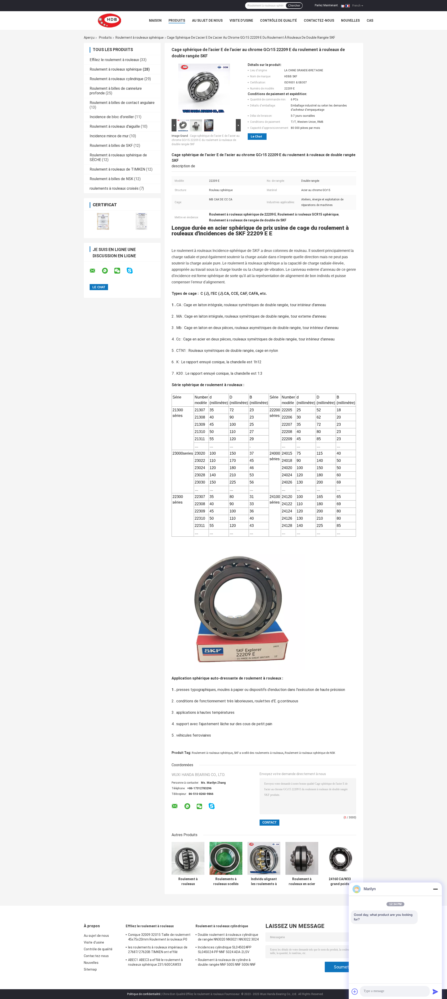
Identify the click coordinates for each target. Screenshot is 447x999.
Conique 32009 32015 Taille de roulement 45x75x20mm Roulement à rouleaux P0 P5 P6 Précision (159, 938)
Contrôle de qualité (278, 20)
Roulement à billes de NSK (111, 179)
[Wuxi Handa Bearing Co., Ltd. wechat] (120, 270)
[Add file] (355, 991)
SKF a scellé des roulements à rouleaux (258, 753)
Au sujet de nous (207, 20)
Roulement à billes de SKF (111, 145)
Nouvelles (350, 20)
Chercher (294, 5)
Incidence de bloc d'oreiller (112, 117)
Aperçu (89, 37)
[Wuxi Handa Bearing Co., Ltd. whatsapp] (108, 270)
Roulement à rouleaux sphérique (139, 37)
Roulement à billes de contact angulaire (122, 102)
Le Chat (256, 136)
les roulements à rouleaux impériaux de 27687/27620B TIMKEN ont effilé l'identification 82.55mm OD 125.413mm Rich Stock (158, 950)
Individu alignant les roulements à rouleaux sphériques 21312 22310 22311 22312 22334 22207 (264, 881)
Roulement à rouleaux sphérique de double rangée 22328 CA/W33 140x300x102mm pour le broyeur (188, 881)
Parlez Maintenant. (327, 5)
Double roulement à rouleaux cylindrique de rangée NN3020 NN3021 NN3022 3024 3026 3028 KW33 (228, 938)
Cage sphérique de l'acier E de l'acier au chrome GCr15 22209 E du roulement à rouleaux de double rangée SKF (206, 140)
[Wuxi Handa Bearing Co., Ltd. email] (95, 270)
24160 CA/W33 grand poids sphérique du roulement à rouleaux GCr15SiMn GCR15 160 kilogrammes (340, 881)
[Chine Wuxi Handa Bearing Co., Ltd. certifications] (103, 221)
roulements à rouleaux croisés (114, 188)
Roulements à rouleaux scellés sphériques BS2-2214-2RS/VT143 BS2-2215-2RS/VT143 (226, 881)
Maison (155, 20)
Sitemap (90, 969)
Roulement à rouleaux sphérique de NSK (310, 753)
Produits (177, 20)
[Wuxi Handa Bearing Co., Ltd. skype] (133, 270)
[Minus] (435, 889)
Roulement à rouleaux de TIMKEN (117, 169)
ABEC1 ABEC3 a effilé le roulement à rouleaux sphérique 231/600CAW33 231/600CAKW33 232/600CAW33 (155, 963)
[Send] (435, 991)
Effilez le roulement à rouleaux (114, 60)
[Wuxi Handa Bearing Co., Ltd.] (109, 20)
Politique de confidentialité (143, 994)
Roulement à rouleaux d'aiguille (115, 126)
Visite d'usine (241, 20)
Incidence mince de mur (109, 136)
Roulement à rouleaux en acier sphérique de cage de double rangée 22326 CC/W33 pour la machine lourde (302, 881)
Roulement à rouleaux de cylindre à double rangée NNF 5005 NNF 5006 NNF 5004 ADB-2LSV (227, 963)
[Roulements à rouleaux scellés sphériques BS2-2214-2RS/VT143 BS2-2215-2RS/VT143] (226, 858)
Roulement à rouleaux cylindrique (116, 79)
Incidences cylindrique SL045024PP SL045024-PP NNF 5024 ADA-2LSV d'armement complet (224, 950)
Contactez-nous (319, 20)
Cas (370, 20)
